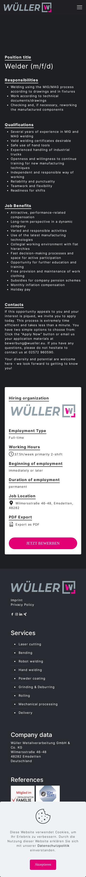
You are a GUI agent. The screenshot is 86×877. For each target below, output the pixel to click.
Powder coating (32, 678)
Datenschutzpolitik (54, 845)
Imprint (17, 600)
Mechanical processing (38, 704)
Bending (25, 653)
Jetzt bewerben (43, 543)
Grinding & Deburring (37, 687)
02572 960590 (41, 352)
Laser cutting (30, 644)
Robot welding (31, 661)
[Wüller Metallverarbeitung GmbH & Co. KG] (27, 7)
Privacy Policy (22, 604)
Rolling (24, 695)
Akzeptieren (43, 864)
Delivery (25, 712)
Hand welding (30, 670)
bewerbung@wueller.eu (25, 343)
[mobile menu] (79, 7)
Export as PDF (27, 524)
